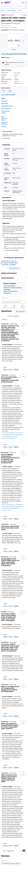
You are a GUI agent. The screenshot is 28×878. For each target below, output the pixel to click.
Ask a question (13, 27)
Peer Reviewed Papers (4, 118)
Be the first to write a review (11, 864)
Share (25, 15)
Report (16, 369)
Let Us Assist (6, 138)
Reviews (3, 126)
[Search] (25, 6)
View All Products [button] (14, 268)
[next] (23, 41)
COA (3, 91)
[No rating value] (4, 25)
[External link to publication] (11, 227)
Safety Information (7, 106)
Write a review (4, 27)
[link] (5, 298)
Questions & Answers (4, 123)
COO (10, 91)
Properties (4, 101)
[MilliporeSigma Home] (7, 2)
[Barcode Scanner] (23, 2)
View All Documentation (8, 94)
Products (2, 10)
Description (4, 103)
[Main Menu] (2, 2)
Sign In (3, 54)
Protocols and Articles (5, 112)
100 (13, 153)
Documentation (6, 108)
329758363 (16, 79)
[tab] (4, 10)
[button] (23, 324)
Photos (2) (14, 49)
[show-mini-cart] (26, 3)
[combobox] (14, 6)
